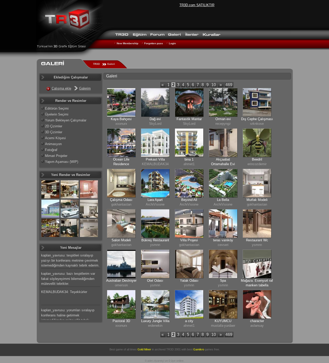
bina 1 (189, 159)
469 (228, 85)
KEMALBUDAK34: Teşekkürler (64, 292)
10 (213, 85)
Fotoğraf (51, 150)
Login (172, 43)
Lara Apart (155, 200)
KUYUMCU (223, 321)
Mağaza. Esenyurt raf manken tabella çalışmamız (257, 285)
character (257, 321)
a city (189, 321)
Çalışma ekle (61, 88)
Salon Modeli (121, 240)
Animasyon (53, 144)
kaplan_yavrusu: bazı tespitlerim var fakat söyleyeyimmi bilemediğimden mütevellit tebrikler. (68, 279)
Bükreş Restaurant (155, 240)
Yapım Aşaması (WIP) (61, 162)
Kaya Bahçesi (121, 119)
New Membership (127, 43)
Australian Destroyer (121, 280)
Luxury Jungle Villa (155, 321)
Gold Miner (144, 349)
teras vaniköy (223, 240)
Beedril (257, 159)
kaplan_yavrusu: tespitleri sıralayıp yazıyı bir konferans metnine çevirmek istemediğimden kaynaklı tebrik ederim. (70, 260)
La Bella (223, 200)
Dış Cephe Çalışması (257, 119)
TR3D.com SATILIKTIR (196, 5)
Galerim (85, 88)
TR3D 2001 (173, 349)
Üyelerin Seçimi (56, 114)
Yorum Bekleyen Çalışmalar (65, 120)
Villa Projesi (189, 240)
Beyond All (189, 200)
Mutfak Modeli (257, 200)
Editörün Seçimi (57, 108)
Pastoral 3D (121, 321)
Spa (223, 280)
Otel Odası (155, 280)
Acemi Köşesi (55, 138)
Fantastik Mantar (189, 119)
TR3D (96, 64)
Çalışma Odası (121, 200)
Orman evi (223, 119)
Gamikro (198, 349)
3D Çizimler (53, 132)
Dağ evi (155, 119)
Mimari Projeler (56, 156)
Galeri (111, 64)
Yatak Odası (189, 280)
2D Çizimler (53, 126)
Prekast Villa (155, 159)
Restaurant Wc (257, 240)
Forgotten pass (153, 43)
